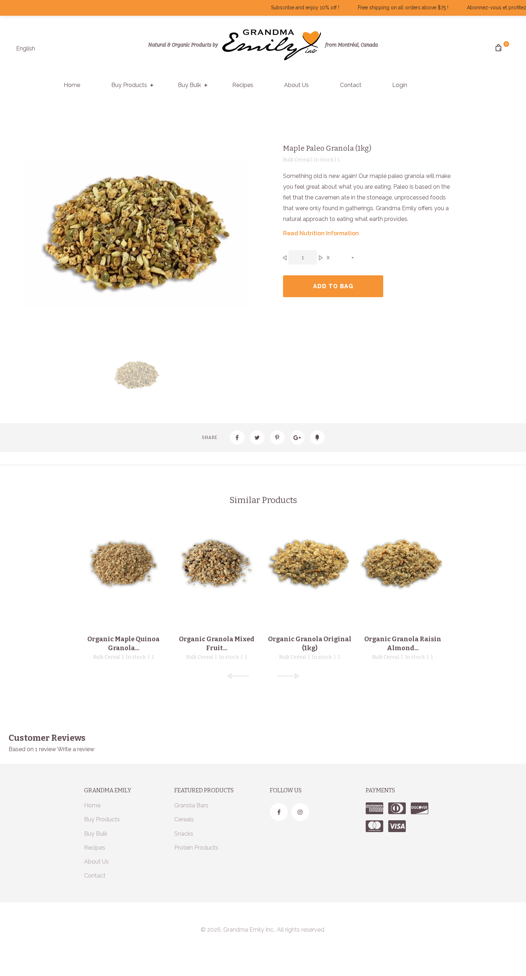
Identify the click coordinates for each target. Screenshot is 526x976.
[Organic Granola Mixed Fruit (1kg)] (216, 563)
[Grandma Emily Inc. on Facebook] (279, 812)
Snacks (183, 833)
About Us (296, 85)
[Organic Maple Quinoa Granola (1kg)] (123, 563)
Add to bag (333, 286)
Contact (350, 85)
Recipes (242, 85)
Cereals (184, 819)
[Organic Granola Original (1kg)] (309, 563)
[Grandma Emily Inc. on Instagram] (300, 812)
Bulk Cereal (106, 657)
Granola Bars (191, 805)
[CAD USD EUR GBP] (52, 52)
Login (399, 85)
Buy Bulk (189, 85)
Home (72, 85)
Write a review (75, 749)
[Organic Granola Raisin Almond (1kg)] (402, 563)
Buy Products (129, 85)
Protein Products (196, 847)
